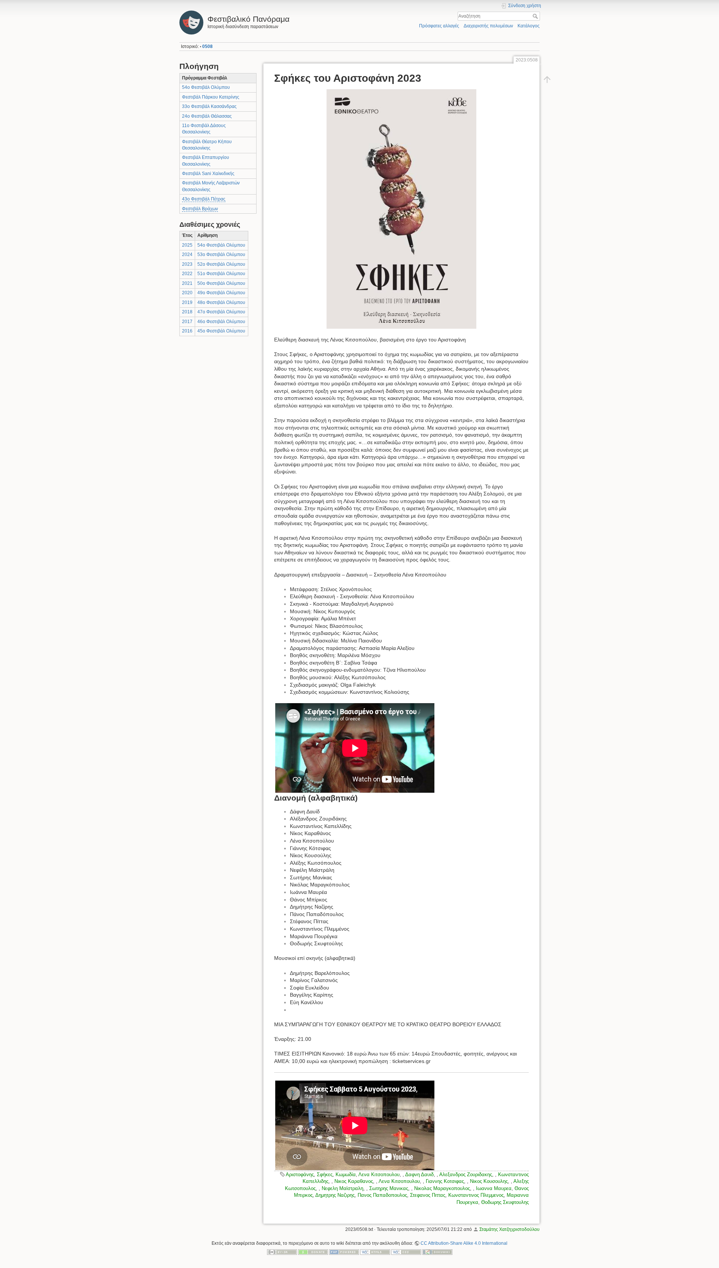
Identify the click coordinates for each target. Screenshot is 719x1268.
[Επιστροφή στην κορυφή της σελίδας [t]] (547, 79)
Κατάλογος (529, 25)
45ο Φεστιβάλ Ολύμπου (221, 331)
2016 (187, 331)
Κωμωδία (346, 1174)
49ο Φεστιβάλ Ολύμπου (221, 292)
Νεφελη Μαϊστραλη (342, 1188)
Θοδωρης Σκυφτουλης (505, 1202)
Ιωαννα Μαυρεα (494, 1188)
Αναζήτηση (536, 16)
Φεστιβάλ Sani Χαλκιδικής (208, 173)
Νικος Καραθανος (353, 1181)
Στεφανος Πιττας (427, 1195)
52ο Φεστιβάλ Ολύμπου (221, 264)
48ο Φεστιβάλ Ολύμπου (221, 302)
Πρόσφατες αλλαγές (439, 25)
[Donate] (313, 1252)
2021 (187, 283)
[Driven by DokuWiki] (437, 1252)
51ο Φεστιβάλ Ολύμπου (221, 273)
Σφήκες (325, 1174)
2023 (187, 264)
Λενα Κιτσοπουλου (379, 1174)
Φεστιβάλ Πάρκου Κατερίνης (210, 97)
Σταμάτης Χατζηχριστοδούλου (509, 1229)
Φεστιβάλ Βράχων (200, 208)
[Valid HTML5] (375, 1252)
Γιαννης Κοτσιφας (445, 1181)
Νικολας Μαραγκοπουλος (442, 1188)
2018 (187, 311)
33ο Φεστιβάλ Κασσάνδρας (209, 106)
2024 (187, 254)
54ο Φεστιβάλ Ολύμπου (206, 87)
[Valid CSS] (406, 1252)
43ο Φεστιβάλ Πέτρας (203, 199)
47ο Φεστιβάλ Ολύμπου (221, 311)
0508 (207, 46)
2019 (187, 302)
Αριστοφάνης (300, 1174)
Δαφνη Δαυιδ (419, 1174)
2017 (187, 321)
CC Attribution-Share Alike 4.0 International (464, 1243)
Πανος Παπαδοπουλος (382, 1195)
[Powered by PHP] (344, 1252)
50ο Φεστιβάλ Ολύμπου (221, 283)
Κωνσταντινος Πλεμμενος (476, 1195)
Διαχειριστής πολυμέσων (488, 25)
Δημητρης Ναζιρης (335, 1195)
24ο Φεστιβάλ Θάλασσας (207, 116)
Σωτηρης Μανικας (388, 1188)
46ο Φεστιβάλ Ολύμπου (221, 321)
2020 (187, 292)
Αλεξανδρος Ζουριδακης (465, 1174)
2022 (187, 273)
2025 (187, 245)
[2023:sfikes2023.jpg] (401, 209)
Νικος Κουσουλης (489, 1181)
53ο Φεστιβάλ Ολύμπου (221, 254)
